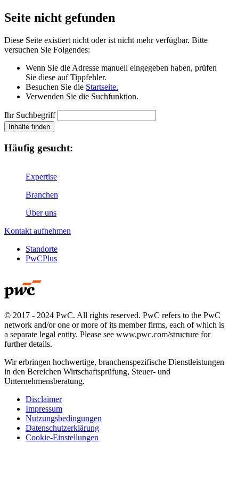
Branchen (42, 194)
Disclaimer (44, 399)
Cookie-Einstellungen (62, 437)
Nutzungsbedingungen (64, 418)
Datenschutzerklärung (62, 427)
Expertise (41, 176)
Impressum (44, 408)
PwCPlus (41, 258)
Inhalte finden (29, 127)
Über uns (41, 212)
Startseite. (102, 86)
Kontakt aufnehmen (37, 230)
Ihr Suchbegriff (29, 115)
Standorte (42, 248)
